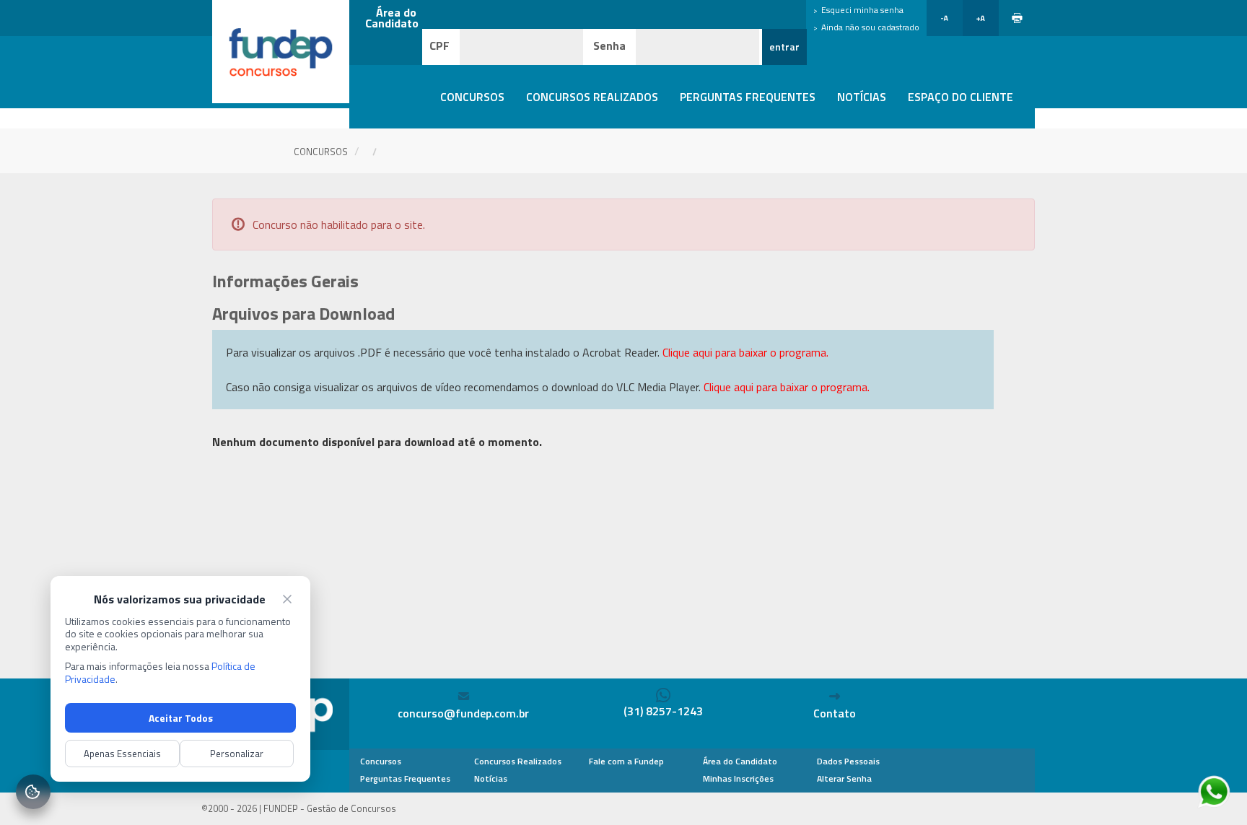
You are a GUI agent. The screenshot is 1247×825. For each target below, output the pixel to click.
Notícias (861, 96)
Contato (834, 713)
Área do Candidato (740, 761)
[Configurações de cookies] (33, 791)
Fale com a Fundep (626, 761)
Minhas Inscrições (738, 778)
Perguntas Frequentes (747, 96)
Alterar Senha (844, 778)
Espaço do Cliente (960, 96)
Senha (609, 45)
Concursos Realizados (592, 96)
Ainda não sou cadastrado (870, 27)
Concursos (472, 96)
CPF (439, 45)
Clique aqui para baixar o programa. (745, 352)
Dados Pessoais (848, 761)
